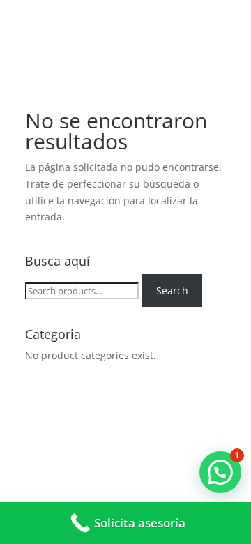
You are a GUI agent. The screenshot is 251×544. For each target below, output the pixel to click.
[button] (220, 472)
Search (172, 290)
